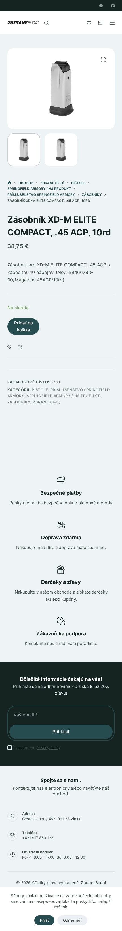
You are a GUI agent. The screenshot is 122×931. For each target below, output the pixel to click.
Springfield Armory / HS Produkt (63, 395)
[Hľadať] (46, 23)
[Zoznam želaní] (89, 23)
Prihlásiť (61, 731)
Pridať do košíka (23, 326)
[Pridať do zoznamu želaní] (9, 347)
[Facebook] (101, 5)
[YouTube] (113, 5)
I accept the (37, 747)
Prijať (44, 920)
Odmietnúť (72, 920)
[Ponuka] (112, 22)
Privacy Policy (48, 747)
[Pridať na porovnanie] (20, 347)
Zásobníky (19, 402)
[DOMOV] (9, 183)
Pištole (40, 389)
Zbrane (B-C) (47, 402)
